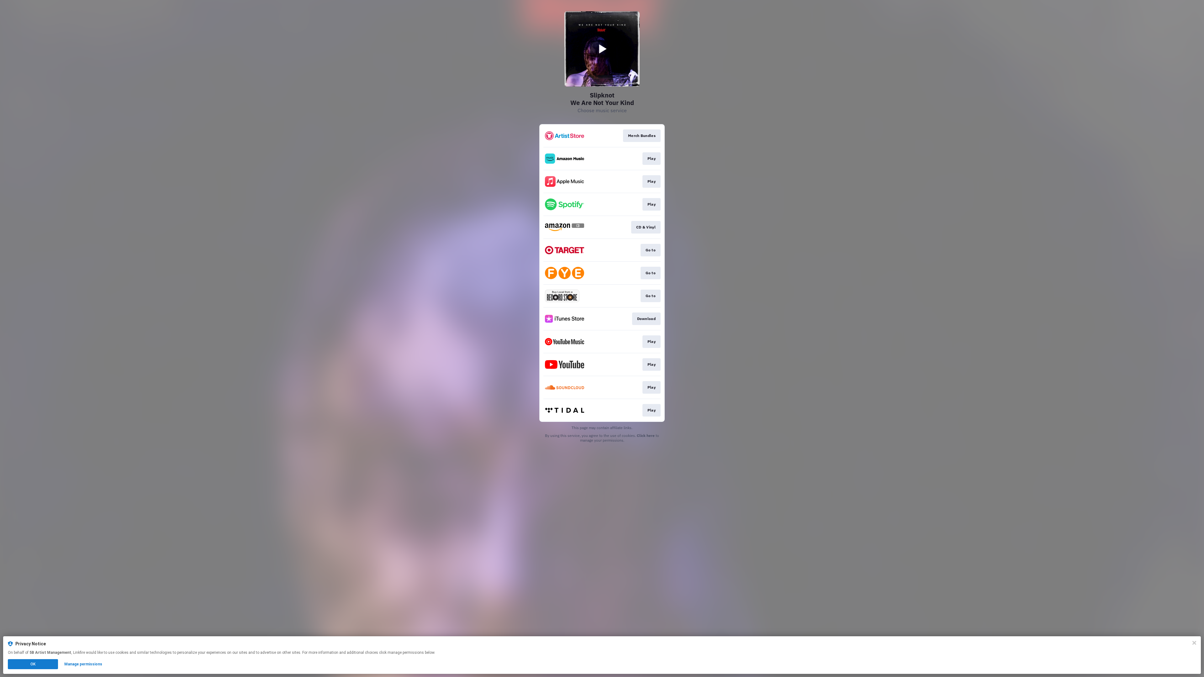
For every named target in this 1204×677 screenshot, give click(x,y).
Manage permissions (83, 664)
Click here (646, 435)
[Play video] (602, 49)
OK (32, 664)
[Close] (1194, 643)
